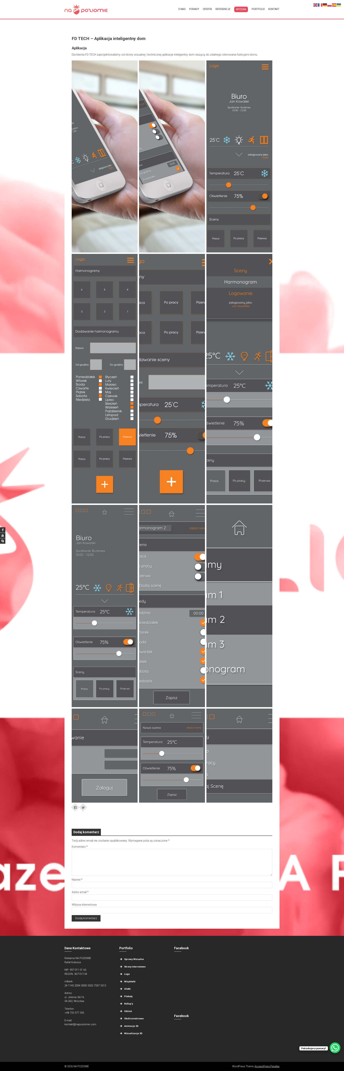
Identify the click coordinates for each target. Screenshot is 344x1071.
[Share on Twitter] (83, 806)
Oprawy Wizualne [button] (134, 959)
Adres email (80, 892)
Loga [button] (127, 974)
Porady (194, 9)
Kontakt (274, 9)
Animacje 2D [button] (131, 1026)
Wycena (241, 9)
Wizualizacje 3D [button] (133, 1033)
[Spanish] (334, 4)
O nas (182, 9)
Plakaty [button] (128, 996)
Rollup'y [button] (128, 1003)
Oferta (207, 9)
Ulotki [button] (127, 989)
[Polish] (329, 4)
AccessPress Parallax (267, 1066)
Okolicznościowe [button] (134, 1018)
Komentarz (80, 846)
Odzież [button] (128, 1011)
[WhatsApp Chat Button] (335, 1047)
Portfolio (258, 9)
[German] (325, 4)
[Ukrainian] (339, 4)
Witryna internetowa (84, 904)
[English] (315, 4)
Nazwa (77, 879)
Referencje (223, 9)
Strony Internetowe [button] (135, 966)
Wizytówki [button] (129, 981)
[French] (320, 4)
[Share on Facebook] (75, 806)
